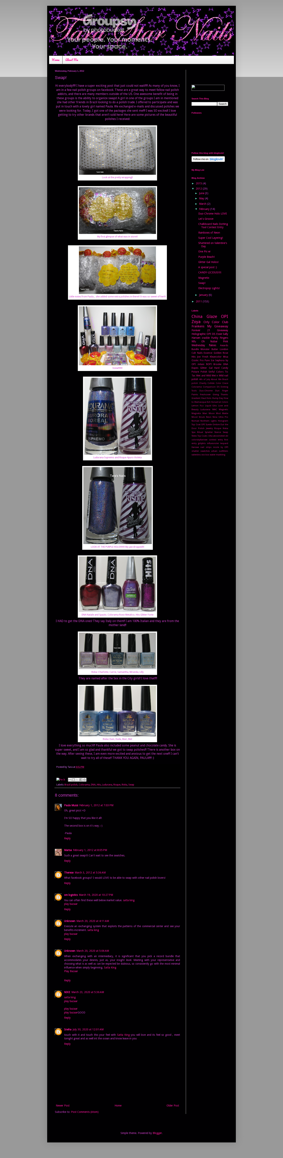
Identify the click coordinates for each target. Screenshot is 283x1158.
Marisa (68, 850)
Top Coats (203, 436)
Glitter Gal (206, 367)
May (202, 198)
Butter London (220, 349)
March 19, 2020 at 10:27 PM (96, 894)
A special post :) (207, 267)
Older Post (173, 1105)
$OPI (209, 364)
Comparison (209, 387)
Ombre (216, 424)
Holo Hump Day (215, 398)
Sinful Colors (216, 371)
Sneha (67, 1029)
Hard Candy (221, 367)
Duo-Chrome (206, 390)
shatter (195, 451)
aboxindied (219, 436)
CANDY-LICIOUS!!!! (209, 272)
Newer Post (62, 1105)
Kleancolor (216, 356)
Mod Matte (222, 413)
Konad (214, 402)
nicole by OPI (220, 447)
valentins (196, 454)
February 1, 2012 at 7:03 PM (96, 805)
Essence (208, 352)
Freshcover (205, 394)
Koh (209, 402)
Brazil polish (71, 784)
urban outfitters (219, 451)
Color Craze (222, 383)
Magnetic (223, 409)
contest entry (216, 439)
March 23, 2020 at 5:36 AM (87, 992)
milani (201, 364)
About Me (71, 59)
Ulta (210, 436)
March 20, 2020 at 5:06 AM (92, 950)
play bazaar (71, 903)
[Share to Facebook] (81, 780)
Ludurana (107, 784)
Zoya (196, 321)
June (202, 193)
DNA (93, 784)
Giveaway (222, 330)
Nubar (214, 341)
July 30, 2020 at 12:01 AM (88, 1029)
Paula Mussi (71, 805)
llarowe (195, 447)
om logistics (71, 894)
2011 (199, 301)
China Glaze (204, 316)
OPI (224, 316)
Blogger (157, 1133)
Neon (208, 417)
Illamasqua (200, 402)
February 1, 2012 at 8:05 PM (90, 850)
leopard (224, 443)
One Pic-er (204, 251)
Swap (131, 784)
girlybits (202, 443)
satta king (129, 900)
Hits (99, 784)
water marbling (217, 454)
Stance (217, 432)
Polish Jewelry (205, 428)
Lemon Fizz (198, 405)
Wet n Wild (218, 375)
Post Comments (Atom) (85, 1111)
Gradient (196, 398)
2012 (199, 188)
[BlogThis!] (73, 780)
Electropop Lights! (209, 288)
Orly (206, 322)
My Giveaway (217, 326)
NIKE (67, 992)
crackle (206, 337)
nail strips (206, 447)
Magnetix (203, 277)
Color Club (220, 322)
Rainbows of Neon (209, 232)
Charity (202, 383)
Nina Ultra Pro (220, 417)
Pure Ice (209, 360)
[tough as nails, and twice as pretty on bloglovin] (208, 160)
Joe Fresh (202, 356)
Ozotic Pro (198, 360)
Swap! (201, 283)
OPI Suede (206, 424)
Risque (117, 784)
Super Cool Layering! (210, 237)
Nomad (195, 421)
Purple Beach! (206, 256)
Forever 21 (201, 330)
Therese (69, 872)
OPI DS (211, 333)
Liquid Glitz (211, 405)
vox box (205, 454)
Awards (224, 345)
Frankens (198, 326)
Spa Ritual (197, 432)
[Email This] (70, 780)
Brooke (217, 364)
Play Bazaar (71, 971)
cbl (226, 436)
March (203, 203)
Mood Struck (198, 417)
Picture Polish (199, 371)
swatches (205, 451)
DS (218, 387)
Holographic (199, 333)
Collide (211, 383)
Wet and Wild (203, 375)
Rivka (124, 784)
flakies (212, 345)
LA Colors (223, 402)
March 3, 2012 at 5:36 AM (90, 872)
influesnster (213, 443)
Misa (225, 356)
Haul (203, 398)
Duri (217, 390)
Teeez (194, 436)
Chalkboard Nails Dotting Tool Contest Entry (213, 225)
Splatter (209, 432)
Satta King (110, 967)
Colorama (84, 784)
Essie (219, 333)
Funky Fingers (219, 337)
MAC (214, 409)
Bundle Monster (201, 349)
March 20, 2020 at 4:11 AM (92, 921)
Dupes (195, 367)
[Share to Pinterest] (84, 780)
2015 (199, 183)
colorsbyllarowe (199, 439)
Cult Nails (197, 352)
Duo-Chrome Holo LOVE (212, 213)
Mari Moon (209, 413)
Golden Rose (221, 352)
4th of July (204, 379)
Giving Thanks (220, 394)
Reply (67, 838)
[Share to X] (77, 780)
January (204, 294)
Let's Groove (205, 218)
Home (55, 59)
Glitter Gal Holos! (208, 262)
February (204, 208)
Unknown (69, 921)
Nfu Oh (198, 341)
